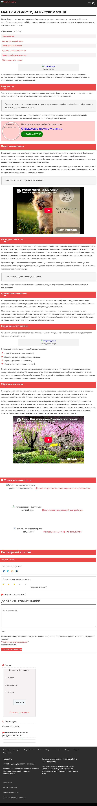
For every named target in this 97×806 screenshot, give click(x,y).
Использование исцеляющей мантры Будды (62, 510)
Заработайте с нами (11, 792)
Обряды (67, 750)
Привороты (17, 750)
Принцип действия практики (14, 55)
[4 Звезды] (20, 584)
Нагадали (4, 560)
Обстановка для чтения (12, 60)
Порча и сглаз (29, 750)
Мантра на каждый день (12, 41)
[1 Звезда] (3, 584)
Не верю (10, 692)
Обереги (48, 750)
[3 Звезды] (14, 584)
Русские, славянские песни (14, 50)
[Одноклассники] (12, 571)
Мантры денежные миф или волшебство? (62, 532)
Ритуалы (76, 750)
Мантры (12, 560)
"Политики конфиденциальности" (15, 642)
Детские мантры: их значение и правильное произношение (62, 488)
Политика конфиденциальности (15, 797)
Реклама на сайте (10, 787)
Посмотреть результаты (19, 712)
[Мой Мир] (16, 571)
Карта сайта (7, 783)
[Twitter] (8, 571)
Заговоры (6, 750)
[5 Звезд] (25, 584)
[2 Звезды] (8, 584)
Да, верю (10, 678)
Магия (40, 750)
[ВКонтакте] (4, 571)
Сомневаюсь (12, 685)
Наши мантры (8, 36)
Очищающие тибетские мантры (41, 129)
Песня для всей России (12, 46)
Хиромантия (7, 753)
